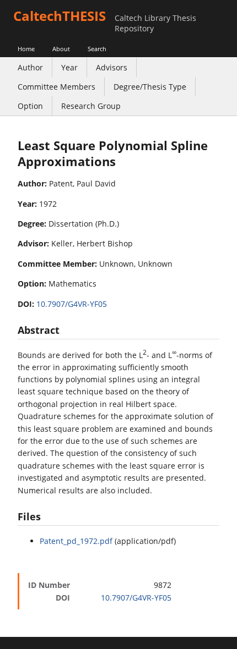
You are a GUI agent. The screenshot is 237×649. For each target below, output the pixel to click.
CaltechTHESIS (59, 16)
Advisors (111, 67)
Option (30, 106)
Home (26, 49)
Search (97, 49)
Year (69, 67)
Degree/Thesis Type (150, 86)
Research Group (91, 106)
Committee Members (56, 86)
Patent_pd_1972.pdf (76, 541)
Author (30, 67)
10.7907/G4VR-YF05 (71, 304)
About (61, 49)
